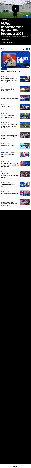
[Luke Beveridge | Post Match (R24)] (15, 89)
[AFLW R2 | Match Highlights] (15, 193)
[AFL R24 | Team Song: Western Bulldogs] (15, 116)
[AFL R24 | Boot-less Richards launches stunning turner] (15, 175)
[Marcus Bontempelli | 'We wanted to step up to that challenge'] (15, 79)
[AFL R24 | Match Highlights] (15, 98)
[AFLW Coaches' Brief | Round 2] (15, 155)
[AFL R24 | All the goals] (15, 107)
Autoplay (23, 49)
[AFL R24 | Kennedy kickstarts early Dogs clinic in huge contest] (15, 203)
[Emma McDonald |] (15, 164)
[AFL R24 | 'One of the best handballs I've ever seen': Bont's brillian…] (15, 125)
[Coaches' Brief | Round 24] (15, 62)
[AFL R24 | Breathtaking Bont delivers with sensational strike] (15, 136)
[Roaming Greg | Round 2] (15, 146)
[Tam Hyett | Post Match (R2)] (15, 185)
